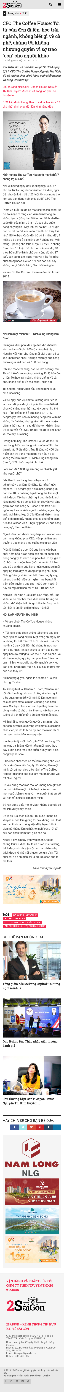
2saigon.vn (18, 915)
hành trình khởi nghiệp (15, 926)
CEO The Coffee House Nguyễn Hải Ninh (22, 922)
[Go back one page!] (4, 13)
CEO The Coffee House (14, 919)
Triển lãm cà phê (37, 926)
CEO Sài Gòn (31, 915)
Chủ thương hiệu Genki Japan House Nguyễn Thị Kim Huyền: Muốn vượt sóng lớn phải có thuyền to (30, 91)
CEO (24, 13)
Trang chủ (14, 13)
